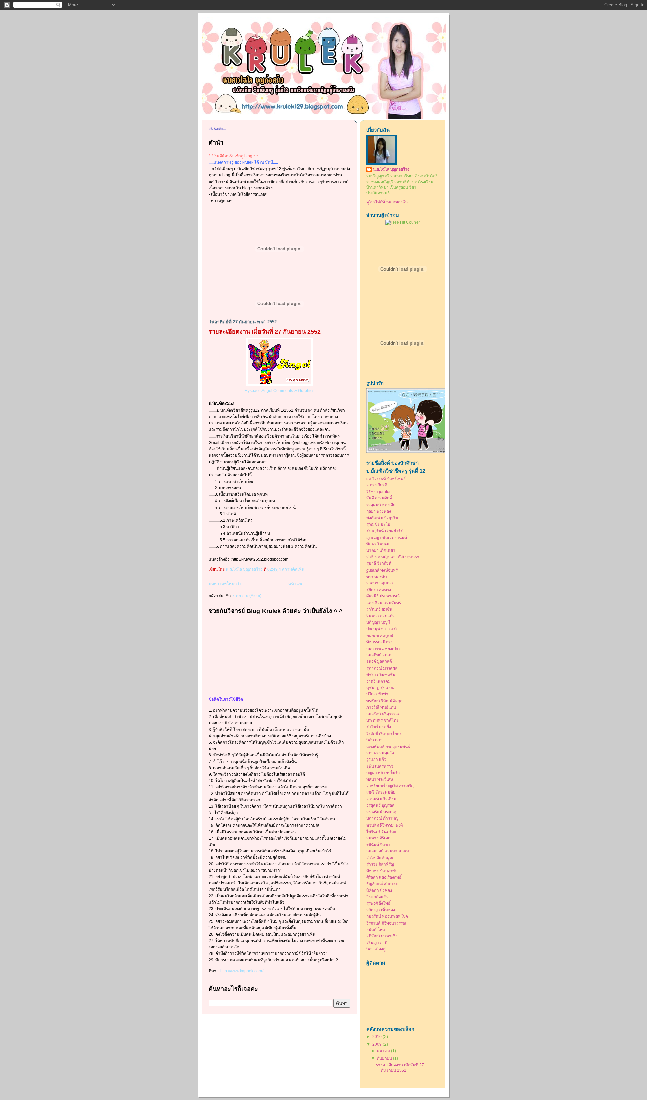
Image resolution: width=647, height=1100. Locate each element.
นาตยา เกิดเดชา (380, 550)
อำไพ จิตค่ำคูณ (379, 857)
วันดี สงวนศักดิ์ (379, 498)
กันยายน (385, 1058)
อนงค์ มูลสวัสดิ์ (379, 661)
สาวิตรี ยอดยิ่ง (378, 726)
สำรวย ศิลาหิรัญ (380, 864)
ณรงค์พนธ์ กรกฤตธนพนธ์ (388, 746)
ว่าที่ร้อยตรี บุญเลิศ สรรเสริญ (390, 785)
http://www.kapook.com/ (241, 971)
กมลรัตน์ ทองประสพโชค (387, 916)
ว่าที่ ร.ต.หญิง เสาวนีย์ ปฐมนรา (392, 557)
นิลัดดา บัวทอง (379, 890)
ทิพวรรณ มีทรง (379, 642)
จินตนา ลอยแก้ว (380, 616)
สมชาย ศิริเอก (378, 838)
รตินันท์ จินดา (378, 844)
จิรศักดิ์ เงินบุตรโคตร (384, 733)
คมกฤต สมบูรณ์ (379, 635)
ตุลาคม (384, 1050)
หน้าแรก (295, 583)
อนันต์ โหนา (377, 929)
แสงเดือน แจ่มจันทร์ (383, 603)
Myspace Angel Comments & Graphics (279, 390)
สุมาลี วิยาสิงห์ (378, 563)
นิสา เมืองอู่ (376, 949)
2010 (377, 1036)
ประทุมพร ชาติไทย (382, 720)
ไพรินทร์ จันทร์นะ (381, 831)
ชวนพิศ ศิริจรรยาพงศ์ (384, 825)
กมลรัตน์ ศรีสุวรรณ (382, 714)
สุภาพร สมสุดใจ (380, 753)
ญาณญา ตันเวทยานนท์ (386, 537)
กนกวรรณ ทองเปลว (383, 648)
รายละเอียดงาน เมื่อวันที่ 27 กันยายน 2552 (265, 331)
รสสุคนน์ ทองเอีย (380, 505)
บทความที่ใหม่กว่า (225, 583)
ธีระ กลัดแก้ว (377, 897)
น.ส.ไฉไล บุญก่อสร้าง (391, 169)
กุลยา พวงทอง (378, 511)
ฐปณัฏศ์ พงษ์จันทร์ (382, 570)
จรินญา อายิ (376, 942)
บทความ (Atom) (247, 595)
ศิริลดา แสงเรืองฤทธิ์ (383, 877)
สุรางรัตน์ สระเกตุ (381, 812)
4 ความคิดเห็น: (292, 569)
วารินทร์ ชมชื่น (379, 609)
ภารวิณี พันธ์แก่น (381, 707)
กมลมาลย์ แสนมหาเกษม (387, 851)
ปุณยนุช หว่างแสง (382, 628)
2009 (377, 1044)
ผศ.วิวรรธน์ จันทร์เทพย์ (386, 478)
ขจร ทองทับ (376, 576)
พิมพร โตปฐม (377, 544)
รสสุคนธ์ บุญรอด (380, 805)
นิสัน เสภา (375, 740)
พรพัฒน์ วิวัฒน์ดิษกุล (384, 701)
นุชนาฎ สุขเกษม (380, 687)
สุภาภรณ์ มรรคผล (381, 668)
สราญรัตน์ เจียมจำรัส (384, 530)
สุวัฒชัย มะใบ (378, 524)
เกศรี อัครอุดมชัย (380, 792)
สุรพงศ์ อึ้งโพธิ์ (378, 903)
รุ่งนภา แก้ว (376, 759)
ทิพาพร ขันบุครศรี (381, 870)
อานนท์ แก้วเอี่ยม (381, 799)
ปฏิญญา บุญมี (378, 622)
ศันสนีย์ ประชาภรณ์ (383, 596)
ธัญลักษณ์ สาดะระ (382, 883)
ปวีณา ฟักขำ (377, 694)
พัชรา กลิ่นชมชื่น (380, 674)
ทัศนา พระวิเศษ (379, 779)
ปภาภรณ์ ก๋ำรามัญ (382, 818)
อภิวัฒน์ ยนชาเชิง (381, 936)
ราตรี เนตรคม (378, 681)
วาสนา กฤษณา (379, 583)
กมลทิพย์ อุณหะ (379, 655)
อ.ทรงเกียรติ (376, 485)
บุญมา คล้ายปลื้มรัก (383, 772)
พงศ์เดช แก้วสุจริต (382, 517)
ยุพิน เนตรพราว (379, 766)
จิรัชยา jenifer (378, 491)
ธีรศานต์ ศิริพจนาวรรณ (386, 923)
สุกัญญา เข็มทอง (380, 910)
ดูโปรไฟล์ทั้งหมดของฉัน (387, 202)
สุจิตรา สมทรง (378, 589)
